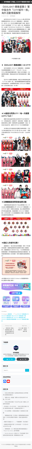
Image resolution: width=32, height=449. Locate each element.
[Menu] (2, 1)
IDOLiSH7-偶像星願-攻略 (19, 317)
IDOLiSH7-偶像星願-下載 (20, 315)
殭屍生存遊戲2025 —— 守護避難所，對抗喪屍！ (16, 421)
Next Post (22, 328)
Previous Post (9, 330)
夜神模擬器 (12, 16)
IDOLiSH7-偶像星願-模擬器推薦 (8, 319)
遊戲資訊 (10, 314)
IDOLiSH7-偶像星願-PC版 (7, 315)
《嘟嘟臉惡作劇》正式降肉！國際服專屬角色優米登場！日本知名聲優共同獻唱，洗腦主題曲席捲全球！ (16, 417)
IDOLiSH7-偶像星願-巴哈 (7, 317)
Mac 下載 (24, 359)
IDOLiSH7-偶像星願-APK (23, 314)
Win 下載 (10, 359)
